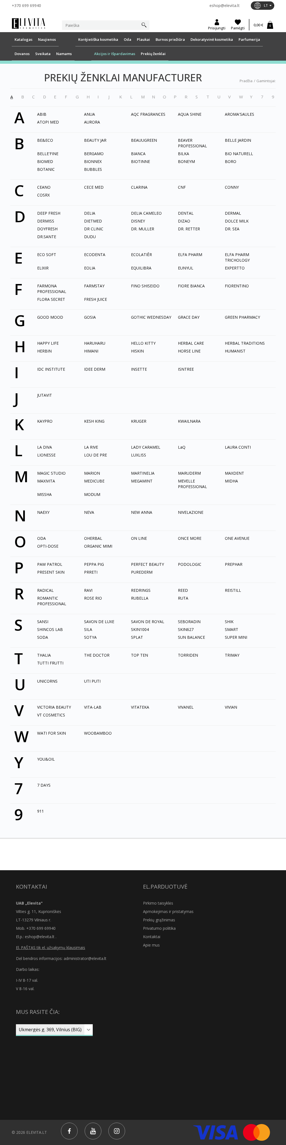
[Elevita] (28, 22)
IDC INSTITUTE (51, 369)
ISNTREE (186, 369)
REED (183, 590)
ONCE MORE (189, 538)
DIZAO (184, 221)
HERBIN (44, 351)
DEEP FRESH (48, 213)
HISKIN (137, 351)
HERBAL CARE (191, 343)
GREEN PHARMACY (242, 317)
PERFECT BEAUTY (147, 564)
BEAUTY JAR (95, 140)
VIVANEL (186, 707)
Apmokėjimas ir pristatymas (168, 911)
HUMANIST (235, 351)
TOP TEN (139, 655)
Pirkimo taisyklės (158, 903)
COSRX (43, 195)
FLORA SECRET (51, 299)
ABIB (41, 114)
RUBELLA (139, 598)
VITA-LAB (92, 707)
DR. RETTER (189, 228)
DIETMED (93, 221)
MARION (92, 473)
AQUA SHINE (189, 114)
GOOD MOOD (50, 317)
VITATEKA (140, 707)
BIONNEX (93, 161)
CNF (182, 187)
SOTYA (90, 637)
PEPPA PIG (94, 564)
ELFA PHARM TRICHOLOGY (237, 257)
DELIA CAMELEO (146, 213)
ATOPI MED (48, 122)
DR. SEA (232, 228)
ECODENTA (94, 254)
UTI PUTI (92, 681)
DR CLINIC (93, 228)
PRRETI (90, 572)
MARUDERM (189, 473)
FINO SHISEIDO (145, 285)
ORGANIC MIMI (98, 546)
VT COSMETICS (51, 715)
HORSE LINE (189, 351)
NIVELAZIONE (190, 512)
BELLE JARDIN (238, 140)
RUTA (183, 598)
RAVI (88, 590)
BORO (230, 161)
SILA (88, 629)
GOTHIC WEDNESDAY (151, 317)
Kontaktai (151, 936)
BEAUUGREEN (144, 140)
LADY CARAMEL (145, 447)
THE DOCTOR (96, 655)
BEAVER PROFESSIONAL (192, 143)
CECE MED (94, 187)
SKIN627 (186, 629)
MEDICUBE (94, 481)
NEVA (89, 512)
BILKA (183, 153)
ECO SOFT (46, 254)
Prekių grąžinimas (159, 919)
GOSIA (90, 317)
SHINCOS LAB (50, 629)
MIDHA (231, 481)
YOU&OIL (46, 759)
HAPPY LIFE (48, 343)
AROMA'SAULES (239, 114)
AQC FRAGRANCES (148, 114)
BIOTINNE (140, 161)
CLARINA (139, 187)
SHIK (229, 621)
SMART (231, 629)
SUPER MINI (236, 637)
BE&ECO (45, 140)
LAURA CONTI (238, 447)
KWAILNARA (189, 421)
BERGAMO (94, 153)
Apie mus (151, 945)
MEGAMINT (141, 481)
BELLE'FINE (47, 153)
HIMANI (91, 351)
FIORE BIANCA (191, 285)
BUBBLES (93, 169)
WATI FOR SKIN (51, 733)
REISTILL (233, 590)
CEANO (44, 187)
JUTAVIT (44, 395)
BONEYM (186, 161)
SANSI (42, 621)
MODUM (92, 494)
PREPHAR (233, 564)
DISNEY (138, 221)
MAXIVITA (46, 481)
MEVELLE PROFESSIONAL (192, 483)
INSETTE (139, 369)
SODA (42, 637)
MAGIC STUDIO (51, 473)
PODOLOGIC (189, 564)
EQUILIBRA (141, 268)
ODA (41, 538)
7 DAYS (44, 785)
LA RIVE (91, 447)
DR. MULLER (142, 228)
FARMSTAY (94, 285)
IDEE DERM (94, 369)
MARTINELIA (142, 473)
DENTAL (186, 213)
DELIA (89, 213)
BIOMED (45, 161)
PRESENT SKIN (51, 572)
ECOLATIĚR (141, 254)
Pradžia (246, 80)
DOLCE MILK (237, 221)
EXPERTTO (235, 268)
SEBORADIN (189, 621)
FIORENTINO (237, 285)
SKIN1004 (140, 629)
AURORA (92, 122)
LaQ (181, 447)
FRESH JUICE (95, 299)
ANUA (89, 114)
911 (40, 811)
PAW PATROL (49, 564)
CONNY (232, 187)
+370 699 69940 (26, 5)
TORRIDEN (188, 655)
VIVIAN (231, 707)
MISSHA (44, 494)
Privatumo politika (159, 928)
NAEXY (43, 512)
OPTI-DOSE (47, 546)
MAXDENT (234, 473)
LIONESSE (46, 455)
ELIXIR (43, 268)
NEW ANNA (141, 512)
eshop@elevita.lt (224, 5)
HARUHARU (94, 343)
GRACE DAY (188, 317)
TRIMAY (232, 655)
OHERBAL (93, 538)
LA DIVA (44, 447)
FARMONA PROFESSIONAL (51, 288)
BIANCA (138, 153)
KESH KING (94, 421)
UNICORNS (47, 681)
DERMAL (233, 213)
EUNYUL (185, 268)
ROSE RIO (93, 598)
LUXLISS (138, 455)
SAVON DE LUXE (99, 621)
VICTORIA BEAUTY (54, 707)
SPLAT (137, 637)
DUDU (90, 236)
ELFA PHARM (190, 254)
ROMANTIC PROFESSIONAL (51, 600)
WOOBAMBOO (98, 733)
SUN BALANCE (191, 637)
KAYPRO (45, 421)
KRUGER (138, 421)
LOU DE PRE (95, 455)
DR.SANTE (46, 236)
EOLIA (89, 268)
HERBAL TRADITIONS (245, 343)
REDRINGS (141, 590)
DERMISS (45, 221)
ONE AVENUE (237, 538)
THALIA (44, 655)
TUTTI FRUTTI (50, 663)
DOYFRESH (47, 228)
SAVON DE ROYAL (147, 621)
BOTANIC (46, 169)
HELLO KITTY (143, 343)
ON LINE (139, 538)
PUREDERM (141, 572)
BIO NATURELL (239, 153)
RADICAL (45, 590)
